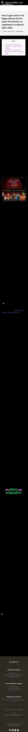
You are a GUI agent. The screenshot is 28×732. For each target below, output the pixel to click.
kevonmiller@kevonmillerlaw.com (13, 715)
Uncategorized (19, 31)
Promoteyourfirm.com (14, 725)
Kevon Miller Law (14, 2)
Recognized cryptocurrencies (13, 50)
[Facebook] (10, 730)
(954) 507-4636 (18, 709)
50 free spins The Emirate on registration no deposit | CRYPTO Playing (14, 46)
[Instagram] (15, 730)
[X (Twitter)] (18, 730)
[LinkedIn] (12, 730)
